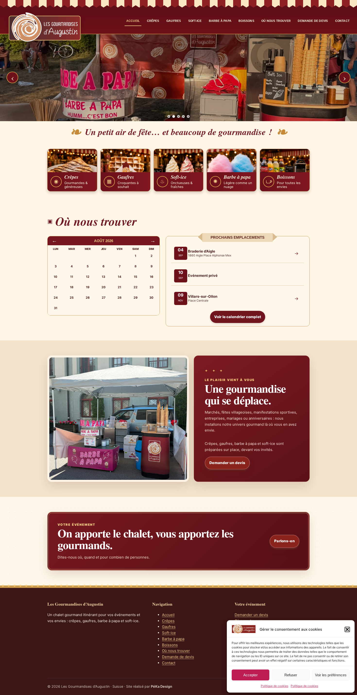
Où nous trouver (276, 21)
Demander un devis (227, 462)
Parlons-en (284, 541)
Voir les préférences (331, 675)
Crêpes (153, 21)
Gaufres (173, 21)
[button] (347, 629)
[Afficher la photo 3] (178, 116)
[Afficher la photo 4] (183, 116)
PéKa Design (161, 686)
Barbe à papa (220, 21)
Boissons (246, 21)
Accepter (250, 675)
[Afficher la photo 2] (173, 116)
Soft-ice (195, 21)
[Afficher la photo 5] (188, 116)
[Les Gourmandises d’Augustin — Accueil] (45, 27)
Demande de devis (313, 21)
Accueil (133, 21)
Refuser (290, 675)
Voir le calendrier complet (237, 316)
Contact (342, 21)
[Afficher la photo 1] (169, 116)
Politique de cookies (274, 686)
